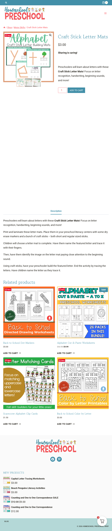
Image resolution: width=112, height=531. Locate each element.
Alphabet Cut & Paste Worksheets (76, 343)
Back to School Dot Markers (18, 343)
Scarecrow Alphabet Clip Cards (20, 413)
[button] (50, 35)
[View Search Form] (6, 3)
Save (9, 35)
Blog (7, 521)
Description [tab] (56, 211)
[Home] (4, 27)
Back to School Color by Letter (74, 413)
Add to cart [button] (10, 353)
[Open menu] (105, 13)
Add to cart (76, 90)
